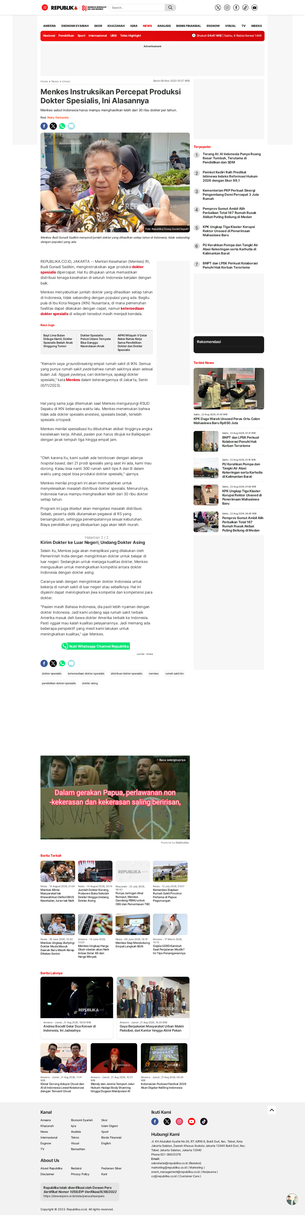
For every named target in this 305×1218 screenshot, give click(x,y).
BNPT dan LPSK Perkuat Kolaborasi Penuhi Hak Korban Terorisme (230, 265)
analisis (164, 26)
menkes (154, 673)
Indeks (256, 26)
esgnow (213, 26)
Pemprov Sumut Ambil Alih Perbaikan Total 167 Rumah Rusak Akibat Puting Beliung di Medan (229, 212)
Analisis (76, 1131)
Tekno (75, 1137)
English (106, 1143)
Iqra (73, 1126)
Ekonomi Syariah (75, 26)
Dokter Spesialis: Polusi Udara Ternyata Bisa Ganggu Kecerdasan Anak (96, 341)
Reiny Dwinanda (58, 117)
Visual (75, 1143)
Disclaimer (47, 1174)
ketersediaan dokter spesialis (86, 673)
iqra (133, 26)
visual (230, 26)
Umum (66, 81)
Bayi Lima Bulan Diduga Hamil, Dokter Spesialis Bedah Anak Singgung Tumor (58, 341)
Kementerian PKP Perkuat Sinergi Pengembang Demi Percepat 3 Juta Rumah (231, 194)
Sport (81, 35)
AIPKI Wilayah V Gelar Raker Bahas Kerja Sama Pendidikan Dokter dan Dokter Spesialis (132, 343)
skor (98, 26)
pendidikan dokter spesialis (59, 683)
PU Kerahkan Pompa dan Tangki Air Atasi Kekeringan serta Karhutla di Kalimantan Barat (230, 249)
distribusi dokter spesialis (126, 673)
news (147, 26)
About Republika (51, 1168)
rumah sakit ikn (174, 673)
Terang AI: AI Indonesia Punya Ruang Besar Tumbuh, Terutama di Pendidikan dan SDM (232, 158)
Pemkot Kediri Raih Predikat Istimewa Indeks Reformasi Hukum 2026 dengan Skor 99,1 (230, 176)
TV (244, 26)
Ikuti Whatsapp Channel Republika (99, 646)
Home (44, 81)
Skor (104, 1120)
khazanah (116, 26)
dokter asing (90, 683)
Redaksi (76, 1168)
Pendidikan (66, 35)
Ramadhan (78, 1149)
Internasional (98, 35)
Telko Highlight (130, 35)
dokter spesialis (51, 673)
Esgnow (45, 1143)
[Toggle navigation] (44, 7)
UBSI (113, 35)
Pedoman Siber (111, 1168)
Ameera (45, 1120)
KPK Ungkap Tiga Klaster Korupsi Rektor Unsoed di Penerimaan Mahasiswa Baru (229, 231)
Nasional (49, 35)
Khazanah (47, 1126)
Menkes (73, 380)
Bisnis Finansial (188, 26)
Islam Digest (109, 1126)
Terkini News (204, 363)
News (55, 81)
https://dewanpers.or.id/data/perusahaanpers (74, 1196)
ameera (49, 26)
